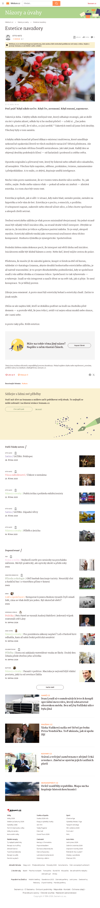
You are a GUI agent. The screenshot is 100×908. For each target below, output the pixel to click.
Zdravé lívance (12, 849)
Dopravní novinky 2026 (74, 849)
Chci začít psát (19, 409)
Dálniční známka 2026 (74, 845)
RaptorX (8, 668)
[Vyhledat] (56, 3)
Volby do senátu (12, 831)
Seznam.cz (92, 3)
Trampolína (47, 871)
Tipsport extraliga (72, 825)
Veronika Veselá (11, 612)
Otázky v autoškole (73, 855)
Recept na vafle (12, 855)
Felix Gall (40, 831)
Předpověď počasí (38, 865)
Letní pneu (73, 879)
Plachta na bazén (35, 871)
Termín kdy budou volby (15, 828)
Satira (8, 456)
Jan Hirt (39, 825)
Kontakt (67, 889)
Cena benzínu (63, 865)
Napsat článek (79, 345)
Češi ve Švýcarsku (43, 852)
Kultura (24, 383)
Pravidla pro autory (31, 893)
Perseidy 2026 (51, 865)
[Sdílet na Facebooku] (90, 375)
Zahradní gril (46, 874)
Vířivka (54, 874)
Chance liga (70, 818)
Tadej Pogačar (42, 828)
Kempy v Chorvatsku (44, 842)
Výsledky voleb (12, 825)
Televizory (36, 883)
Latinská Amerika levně (45, 855)
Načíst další (50, 687)
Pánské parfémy (60, 883)
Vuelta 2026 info (42, 818)
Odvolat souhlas (47, 893)
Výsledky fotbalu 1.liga (74, 822)
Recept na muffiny (14, 845)
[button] (50, 76)
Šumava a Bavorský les (45, 849)
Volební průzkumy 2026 (15, 822)
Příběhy (9, 653)
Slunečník (56, 871)
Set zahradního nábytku (78, 871)
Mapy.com (27, 865)
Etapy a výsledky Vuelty (45, 822)
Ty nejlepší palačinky (14, 842)
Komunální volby (13, 834)
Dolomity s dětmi (43, 858)
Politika (9, 616)
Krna (7, 593)
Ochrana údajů (78, 889)
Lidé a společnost (14, 597)
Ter (6, 556)
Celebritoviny (10, 649)
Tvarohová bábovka (14, 852)
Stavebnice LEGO (48, 879)
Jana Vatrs (9, 631)
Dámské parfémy (61, 879)
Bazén (25, 871)
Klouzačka (65, 871)
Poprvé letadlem (43, 845)
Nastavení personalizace (66, 893)
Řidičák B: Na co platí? (74, 852)
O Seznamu (30, 889)
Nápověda (58, 889)
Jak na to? (38, 409)
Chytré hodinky (46, 883)
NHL (68, 834)
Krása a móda (12, 560)
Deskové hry (83, 879)
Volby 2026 (11, 818)
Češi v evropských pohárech (80, 865)
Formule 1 (69, 831)
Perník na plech (12, 858)
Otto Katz (17, 36)
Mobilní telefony (34, 879)
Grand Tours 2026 (43, 834)
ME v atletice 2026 (72, 828)
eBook (78, 37)
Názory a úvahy (13, 493)
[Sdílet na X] (93, 375)
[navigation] (3, 3)
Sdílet (87, 37)
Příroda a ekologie (15, 578)
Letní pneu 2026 (72, 842)
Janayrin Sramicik (11, 575)
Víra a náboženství (15, 475)
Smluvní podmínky (44, 889)
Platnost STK (70, 858)
